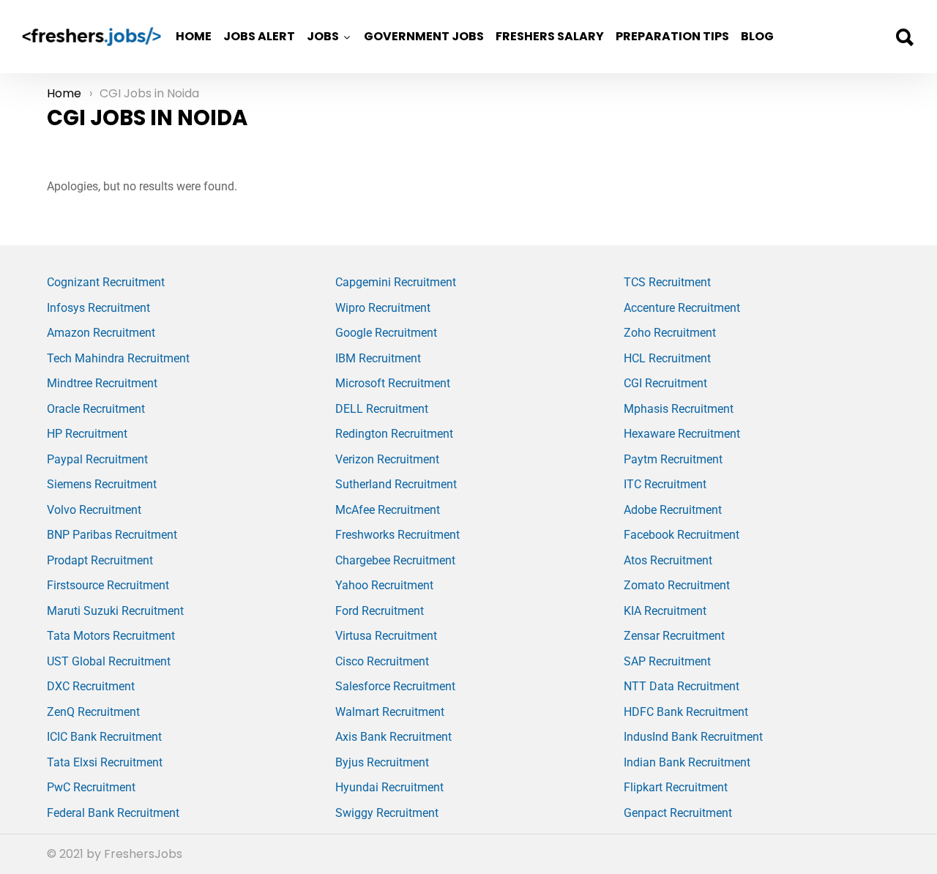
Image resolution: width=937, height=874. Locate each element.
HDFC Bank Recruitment (686, 712)
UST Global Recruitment (109, 661)
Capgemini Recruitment (395, 282)
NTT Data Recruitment (681, 686)
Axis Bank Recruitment (393, 737)
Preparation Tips (672, 36)
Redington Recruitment (394, 434)
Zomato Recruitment (677, 585)
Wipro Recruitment (382, 308)
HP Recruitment (87, 434)
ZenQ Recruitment (93, 712)
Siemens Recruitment (102, 484)
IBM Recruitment (378, 358)
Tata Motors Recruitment (111, 636)
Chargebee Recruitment (395, 560)
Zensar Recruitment (674, 636)
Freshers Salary (550, 36)
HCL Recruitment (667, 358)
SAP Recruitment (667, 661)
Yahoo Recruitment (384, 585)
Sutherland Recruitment (396, 484)
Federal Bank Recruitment (113, 813)
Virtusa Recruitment (386, 636)
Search (904, 37)
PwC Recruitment (91, 787)
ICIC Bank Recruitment (104, 737)
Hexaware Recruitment (682, 434)
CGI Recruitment (665, 383)
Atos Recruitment (668, 560)
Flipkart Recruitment (676, 787)
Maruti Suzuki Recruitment (115, 611)
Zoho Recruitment (670, 333)
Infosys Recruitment (98, 308)
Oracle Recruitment (96, 409)
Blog (757, 36)
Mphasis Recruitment (678, 409)
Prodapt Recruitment (100, 560)
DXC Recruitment (91, 686)
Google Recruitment (386, 333)
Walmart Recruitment (389, 712)
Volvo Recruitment (94, 510)
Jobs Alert (259, 36)
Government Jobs (424, 36)
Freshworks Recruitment (397, 535)
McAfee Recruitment (387, 510)
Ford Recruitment (379, 611)
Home (194, 36)
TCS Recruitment (667, 282)
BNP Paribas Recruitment (112, 535)
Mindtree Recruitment (102, 383)
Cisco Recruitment (382, 661)
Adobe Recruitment (673, 510)
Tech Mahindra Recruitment (118, 358)
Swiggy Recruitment (386, 813)
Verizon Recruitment (387, 459)
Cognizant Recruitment (106, 282)
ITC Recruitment (665, 484)
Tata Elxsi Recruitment (105, 762)
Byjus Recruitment (382, 762)
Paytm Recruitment (673, 459)
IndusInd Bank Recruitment (693, 737)
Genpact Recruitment (678, 813)
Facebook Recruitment (681, 535)
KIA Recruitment (665, 611)
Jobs (323, 36)
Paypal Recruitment (97, 459)
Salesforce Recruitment (395, 686)
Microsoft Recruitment (392, 383)
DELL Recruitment (381, 409)
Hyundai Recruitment (389, 787)
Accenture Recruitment (682, 308)
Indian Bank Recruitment (687, 762)
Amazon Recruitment (101, 333)
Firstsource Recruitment (108, 585)
